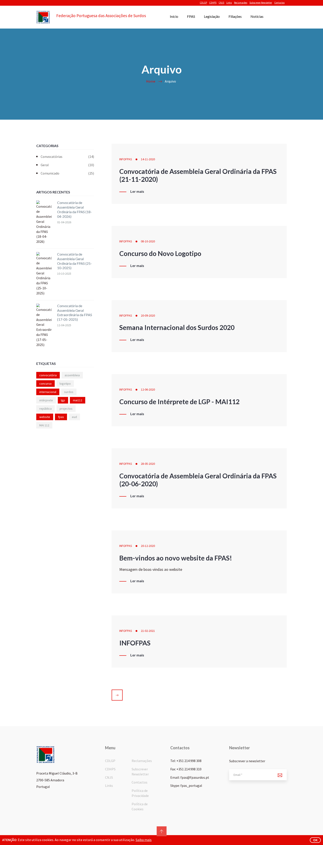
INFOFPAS (125, 159)
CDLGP (203, 2)
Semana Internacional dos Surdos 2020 (176, 327)
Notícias (256, 16)
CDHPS (212, 2)
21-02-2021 (148, 631)
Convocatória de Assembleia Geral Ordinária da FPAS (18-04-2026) (74, 209)
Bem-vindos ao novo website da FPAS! (175, 558)
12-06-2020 (148, 389)
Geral (67, 165)
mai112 (77, 400)
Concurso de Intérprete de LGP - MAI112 (179, 401)
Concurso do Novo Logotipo (160, 253)
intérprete (46, 400)
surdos (68, 392)
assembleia (72, 375)
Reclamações (240, 2)
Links (229, 2)
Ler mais (137, 191)
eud (74, 417)
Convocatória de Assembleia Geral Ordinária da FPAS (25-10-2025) (74, 261)
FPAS (191, 16)
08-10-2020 (148, 241)
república (45, 409)
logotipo (65, 384)
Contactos (279, 2)
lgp (63, 400)
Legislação (212, 16)
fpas (61, 417)
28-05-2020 (148, 464)
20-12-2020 (148, 546)
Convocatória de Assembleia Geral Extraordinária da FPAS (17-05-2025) (74, 312)
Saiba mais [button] (144, 840)
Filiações (235, 16)
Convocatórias (67, 156)
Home (150, 81)
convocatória (48, 375)
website (44, 417)
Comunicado (67, 173)
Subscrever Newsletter (260, 2)
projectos (66, 409)
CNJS (221, 2)
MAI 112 (44, 425)
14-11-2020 (148, 159)
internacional (47, 392)
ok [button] (315, 840)
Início (174, 16)
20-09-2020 (148, 315)
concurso (45, 384)
